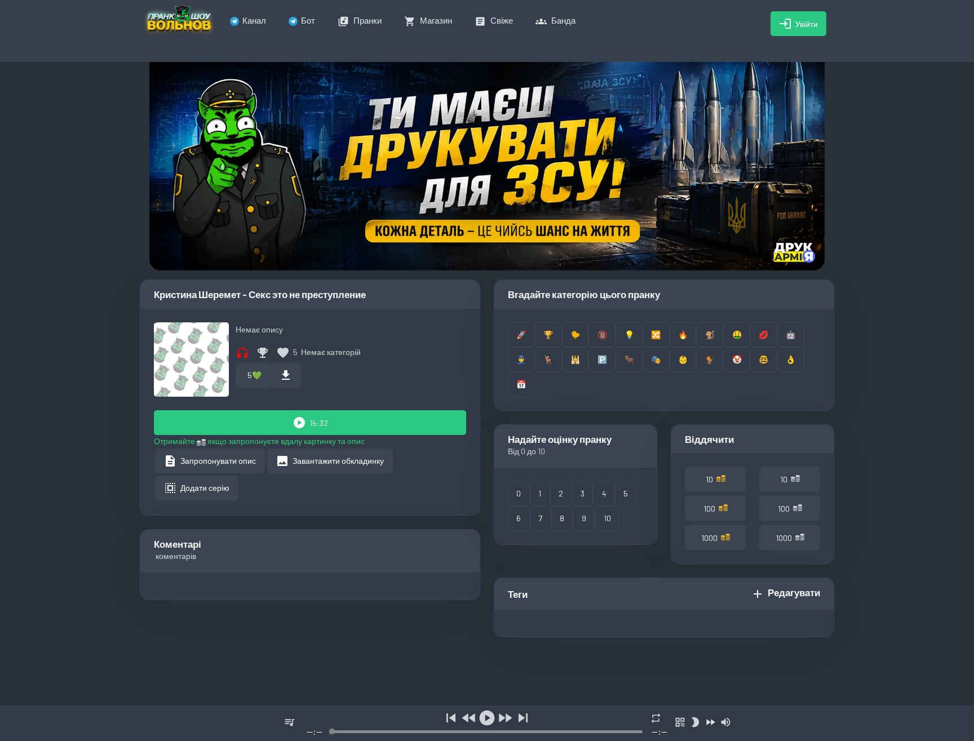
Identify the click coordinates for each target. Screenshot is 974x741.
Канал (254, 20)
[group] (487, 724)
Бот (308, 20)
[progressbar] (486, 731)
